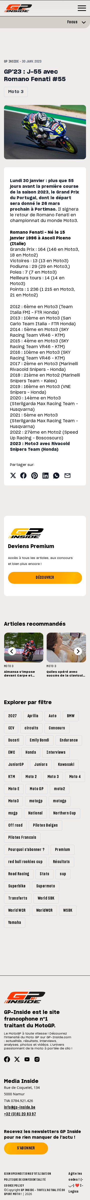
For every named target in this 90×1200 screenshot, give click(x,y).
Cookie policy (14, 1185)
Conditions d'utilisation (32, 1173)
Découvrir (45, 578)
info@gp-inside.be (20, 1107)
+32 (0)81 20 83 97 (20, 1114)
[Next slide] (78, 651)
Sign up (9, 1173)
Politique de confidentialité (25, 1179)
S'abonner (26, 1148)
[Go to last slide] (12, 651)
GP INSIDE (11, 61)
